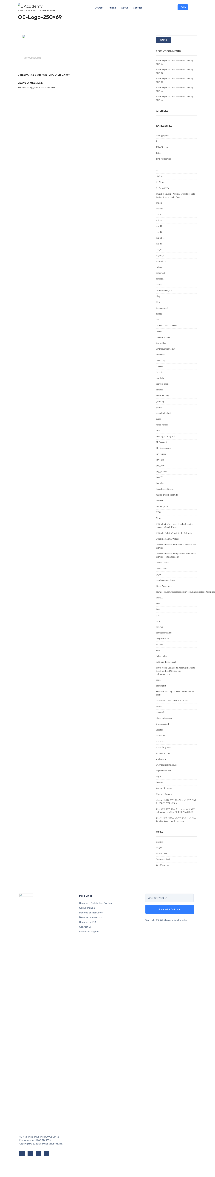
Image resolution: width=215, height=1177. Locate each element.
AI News (160, 182)
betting (159, 284)
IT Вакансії (161, 442)
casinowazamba (163, 337)
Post (158, 609)
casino (158, 331)
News (158, 518)
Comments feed (163, 859)
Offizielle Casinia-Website (167, 539)
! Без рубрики (162, 135)
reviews (159, 627)
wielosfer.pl (161, 759)
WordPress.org (162, 865)
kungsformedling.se (164, 489)
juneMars (160, 483)
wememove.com (163, 753)
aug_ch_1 (160, 238)
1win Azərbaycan (163, 159)
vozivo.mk (160, 735)
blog (158, 296)
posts (158, 615)
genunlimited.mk (163, 413)
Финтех (159, 782)
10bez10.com (162, 147)
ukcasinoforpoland (164, 718)
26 (157, 170)
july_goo (160, 460)
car (157, 319)
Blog (158, 302)
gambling (160, 401)
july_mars (160, 465)
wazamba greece (163, 747)
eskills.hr (160, 378)
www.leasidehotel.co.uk (166, 765)
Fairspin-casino (163, 384)
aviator (159, 267)
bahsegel (160, 279)
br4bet (159, 314)
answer (159, 203)
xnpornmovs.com (163, 771)
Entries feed (161, 853)
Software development (166, 662)
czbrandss (160, 355)
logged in (34, 87)
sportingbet (161, 686)
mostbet (159, 500)
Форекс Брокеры (164, 788)
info (158, 430)
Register (159, 842)
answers (159, 209)
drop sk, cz (161, 372)
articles (159, 220)
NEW (158, 512)
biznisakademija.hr (164, 290)
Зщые (158, 776)
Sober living (161, 656)
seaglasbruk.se (162, 638)
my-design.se (162, 506)
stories (159, 706)
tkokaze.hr (160, 712)
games (158, 407)
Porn (158, 603)
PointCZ (160, 598)
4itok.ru (159, 176)
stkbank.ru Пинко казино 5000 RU (172, 700)
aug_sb (159, 249)
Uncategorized (162, 724)
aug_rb (159, 244)
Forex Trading (162, 395)
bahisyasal (160, 273)
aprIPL (159, 214)
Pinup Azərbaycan (164, 586)
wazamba (160, 741)
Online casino (162, 568)
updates (159, 730)
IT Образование (163, 448)
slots (158, 650)
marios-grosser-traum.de (167, 495)
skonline (159, 644)
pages (158, 574)
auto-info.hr (161, 261)
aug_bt (159, 232)
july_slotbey (161, 471)
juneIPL (159, 477)
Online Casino (162, 563)
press (158, 621)
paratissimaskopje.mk (165, 580)
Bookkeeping (162, 308)
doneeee (159, 366)
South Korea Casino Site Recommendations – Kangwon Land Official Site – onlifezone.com (176, 671)
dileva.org (160, 360)
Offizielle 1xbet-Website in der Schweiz (174, 533)
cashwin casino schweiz (166, 325)
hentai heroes (162, 425)
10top (158, 153)
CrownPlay (161, 343)
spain (158, 680)
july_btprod (161, 454)
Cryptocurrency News (165, 349)
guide (158, 419)
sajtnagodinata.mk (164, 633)
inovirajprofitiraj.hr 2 (165, 436)
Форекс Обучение (164, 794)
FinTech (159, 390)
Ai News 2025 (162, 188)
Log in (159, 848)
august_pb (160, 255)
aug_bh (159, 226)
